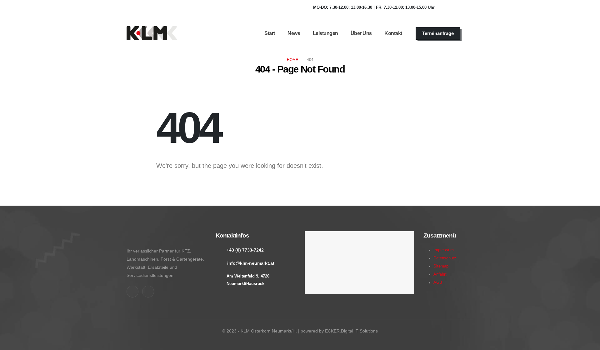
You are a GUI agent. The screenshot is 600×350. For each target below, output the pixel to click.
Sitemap (440, 266)
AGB (437, 282)
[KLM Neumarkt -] (152, 33)
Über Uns (361, 33)
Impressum (443, 250)
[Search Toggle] (471, 33)
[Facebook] (448, 7)
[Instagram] (465, 7)
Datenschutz (444, 258)
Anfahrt (440, 274)
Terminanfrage (438, 33)
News (294, 33)
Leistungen (325, 33)
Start (269, 33)
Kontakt (393, 33)
